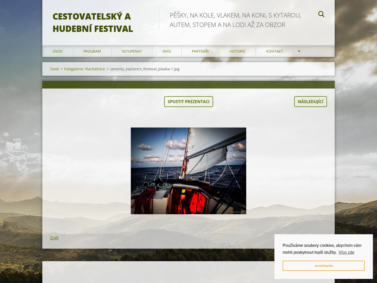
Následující (310, 101)
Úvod (58, 51)
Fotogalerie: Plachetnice (84, 68)
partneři (200, 51)
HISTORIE (237, 51)
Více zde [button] (346, 252)
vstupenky (132, 51)
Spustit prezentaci (189, 101)
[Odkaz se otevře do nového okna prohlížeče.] (188, 171)
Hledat (321, 14)
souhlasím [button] (324, 266)
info (167, 51)
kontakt (274, 51)
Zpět (54, 238)
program (92, 51)
